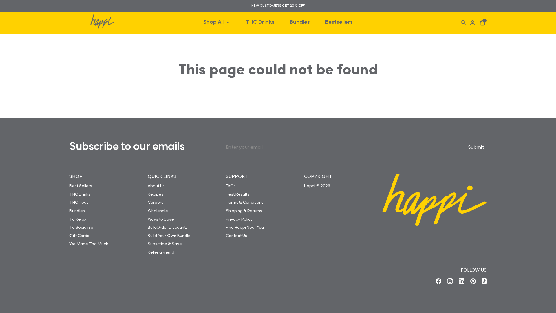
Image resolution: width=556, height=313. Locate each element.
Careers (155, 203)
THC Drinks (80, 195)
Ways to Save (161, 220)
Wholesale (158, 211)
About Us (156, 186)
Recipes (155, 195)
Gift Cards (79, 236)
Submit (476, 147)
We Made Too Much (89, 244)
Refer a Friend (161, 253)
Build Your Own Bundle (169, 236)
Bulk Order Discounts (168, 228)
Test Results (237, 195)
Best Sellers (81, 186)
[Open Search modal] (463, 22)
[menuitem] (216, 22)
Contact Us (236, 236)
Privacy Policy (239, 220)
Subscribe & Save (165, 244)
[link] (438, 281)
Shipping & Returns (244, 211)
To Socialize (81, 228)
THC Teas (79, 203)
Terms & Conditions (245, 203)
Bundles (77, 211)
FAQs (231, 186)
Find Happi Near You (245, 228)
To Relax (78, 220)
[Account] (472, 22)
